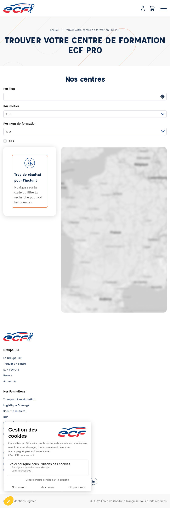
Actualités (10, 381)
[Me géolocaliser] (162, 96)
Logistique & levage (16, 405)
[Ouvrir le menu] (163, 8)
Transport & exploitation (19, 399)
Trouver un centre (15, 363)
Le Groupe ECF (12, 358)
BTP (5, 416)
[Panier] (152, 8)
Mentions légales (24, 501)
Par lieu (9, 89)
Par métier (11, 106)
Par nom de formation (19, 123)
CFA (12, 141)
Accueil (55, 30)
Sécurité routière (14, 411)
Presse (7, 375)
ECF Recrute (11, 369)
